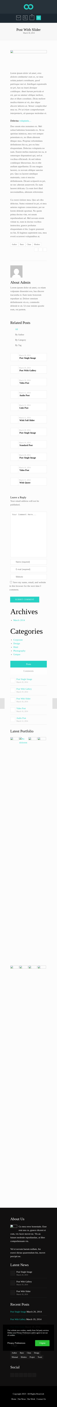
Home (13, 1399)
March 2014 (19, 620)
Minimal (15, 1357)
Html (15, 647)
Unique (16, 654)
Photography (19, 651)
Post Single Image (24, 679)
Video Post (21, 708)
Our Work (31, 1399)
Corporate (18, 640)
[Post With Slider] (36, 250)
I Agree (42, 1343)
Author (14, 244)
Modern (37, 244)
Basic (22, 244)
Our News (22, 1399)
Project (32, 1357)
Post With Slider (23, 699)
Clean (29, 244)
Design (16, 643)
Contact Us (41, 1399)
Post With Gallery (24, 689)
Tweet (40, 1357)
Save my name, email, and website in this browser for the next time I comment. (27, 586)
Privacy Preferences (16, 1343)
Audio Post (21, 718)
